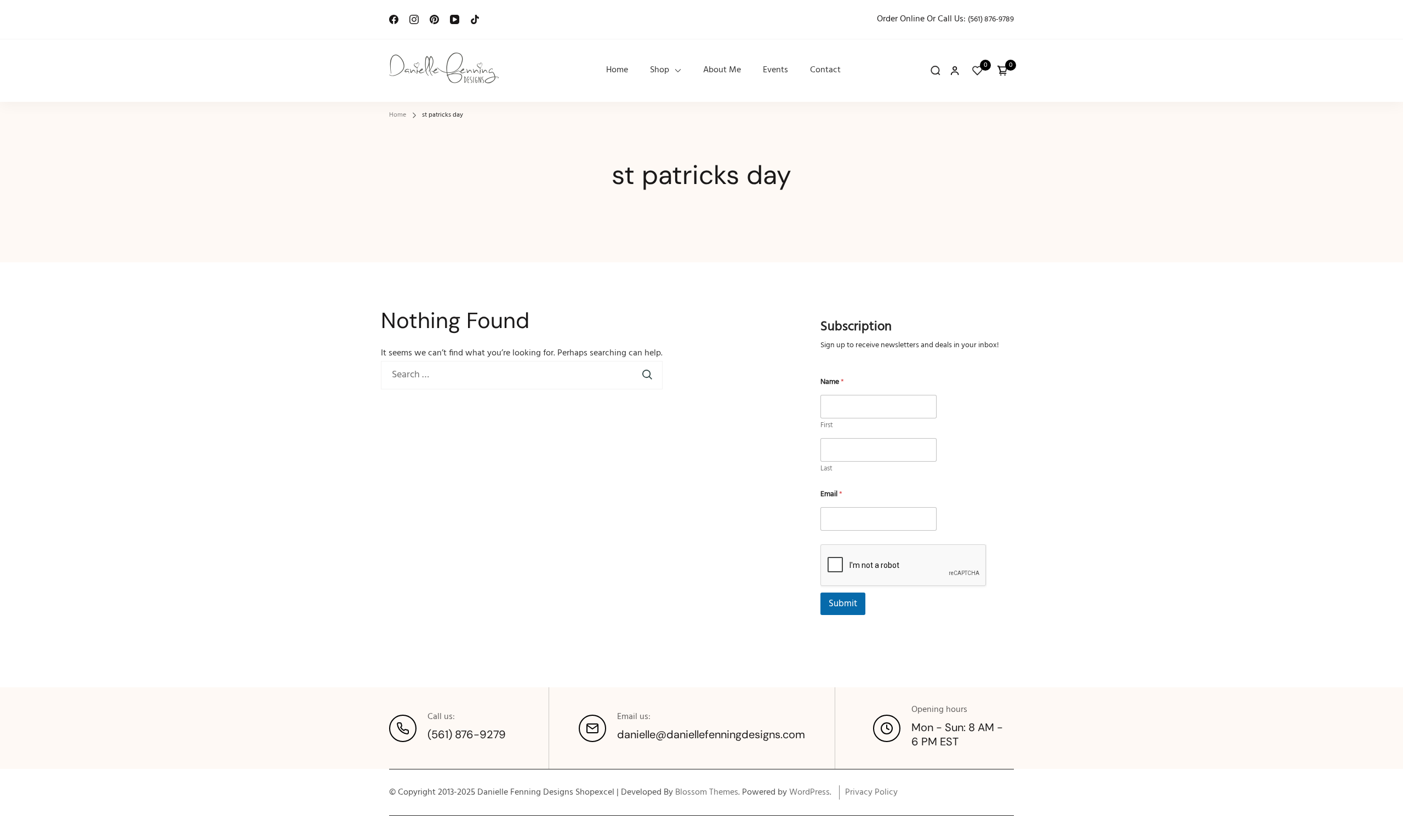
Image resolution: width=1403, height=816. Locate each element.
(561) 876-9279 (466, 734)
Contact (825, 70)
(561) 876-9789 (991, 19)
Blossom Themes (706, 792)
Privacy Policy (871, 792)
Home (617, 70)
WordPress (809, 792)
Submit (843, 603)
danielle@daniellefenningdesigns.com (711, 734)
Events (775, 70)
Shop (659, 70)
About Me (722, 70)
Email (831, 494)
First (826, 425)
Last (826, 468)
